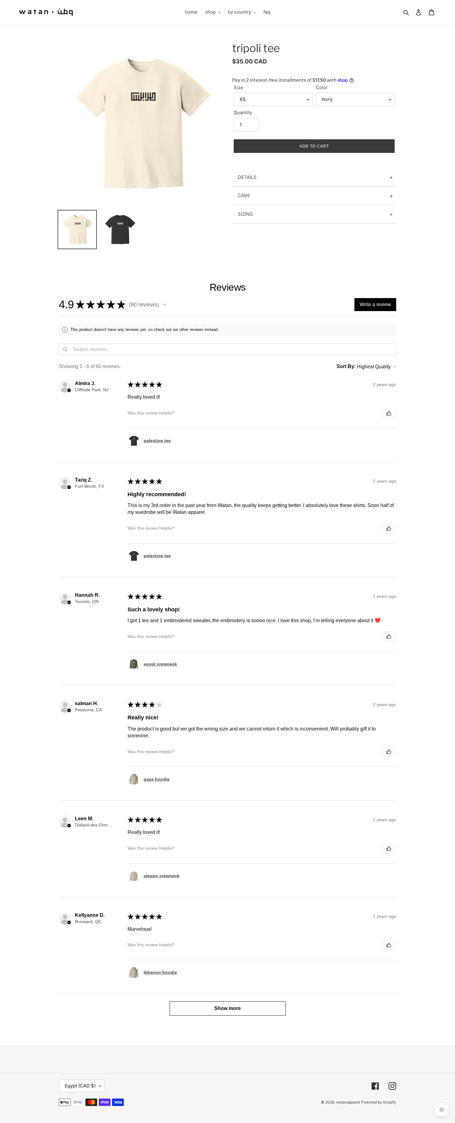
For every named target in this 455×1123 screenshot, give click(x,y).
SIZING (245, 214)
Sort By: (346, 366)
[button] (164, 304)
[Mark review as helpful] (388, 413)
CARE (244, 195)
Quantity (243, 112)
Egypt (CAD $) (80, 1086)
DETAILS (247, 177)
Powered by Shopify (378, 1102)
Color (322, 87)
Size (238, 87)
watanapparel (348, 1102)
